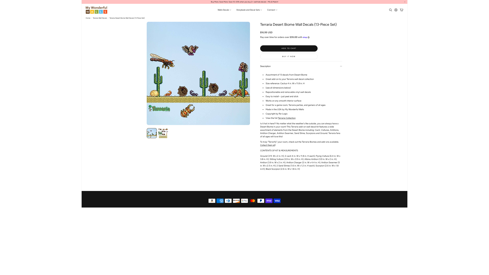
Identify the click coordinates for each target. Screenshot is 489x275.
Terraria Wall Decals (100, 18)
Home (88, 18)
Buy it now (289, 56)
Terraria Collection (287, 118)
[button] (390, 10)
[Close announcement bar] (405, 2)
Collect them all (267, 145)
